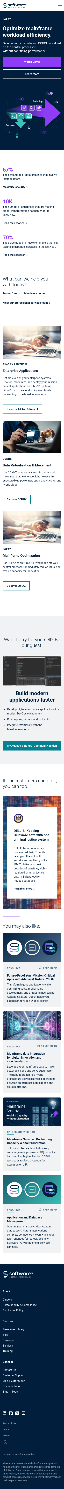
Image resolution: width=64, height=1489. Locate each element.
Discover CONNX (17, 499)
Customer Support (14, 1375)
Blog (5, 1334)
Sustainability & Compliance (20, 1305)
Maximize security (14, 187)
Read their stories (13, 223)
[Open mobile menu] (60, 5)
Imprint (6, 1429)
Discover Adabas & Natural (22, 409)
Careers (7, 1299)
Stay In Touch (11, 1391)
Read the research (14, 254)
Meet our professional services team (25, 302)
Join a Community (14, 1380)
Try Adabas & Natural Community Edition (32, 745)
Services (8, 1345)
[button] (5, 1443)
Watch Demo (32, 61)
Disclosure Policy (13, 1310)
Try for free (10, 293)
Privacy (7, 1435)
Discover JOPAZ (16, 585)
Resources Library (13, 1329)
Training (8, 1351)
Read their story (23, 888)
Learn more (32, 74)
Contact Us (9, 1370)
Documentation (12, 1386)
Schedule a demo (34, 293)
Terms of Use (9, 1423)
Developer (9, 1340)
